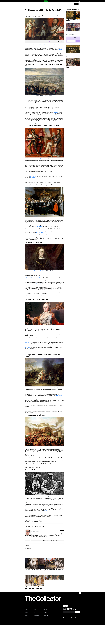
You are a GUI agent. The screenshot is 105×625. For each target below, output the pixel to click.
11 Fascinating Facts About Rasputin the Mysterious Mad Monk (33, 570)
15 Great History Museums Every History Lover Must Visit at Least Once (33, 587)
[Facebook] (48, 540)
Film (34, 612)
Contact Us (45, 616)
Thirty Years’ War (39, 226)
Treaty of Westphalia (39, 231)
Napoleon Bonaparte (58, 395)
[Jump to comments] (52, 41)
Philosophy (26, 612)
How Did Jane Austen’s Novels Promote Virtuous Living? (49, 581)
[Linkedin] (47, 540)
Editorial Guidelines (46, 613)
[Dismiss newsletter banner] (79, 1)
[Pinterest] (75, 617)
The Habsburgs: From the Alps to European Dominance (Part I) (49, 44)
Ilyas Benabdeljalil (36, 530)
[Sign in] (79, 3)
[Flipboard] (67, 617)
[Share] (58, 41)
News (34, 613)
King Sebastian (32, 177)
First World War (31, 502)
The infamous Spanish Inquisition (52, 103)
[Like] (27, 540)
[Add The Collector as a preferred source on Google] (65, 606)
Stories (28, 7)
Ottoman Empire (59, 97)
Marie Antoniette (27, 347)
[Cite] (61, 41)
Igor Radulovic (68, 68)
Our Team (45, 612)
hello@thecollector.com (67, 615)
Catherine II (40, 393)
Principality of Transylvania (36, 121)
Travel (25, 613)
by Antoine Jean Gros (41, 387)
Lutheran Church (51, 97)
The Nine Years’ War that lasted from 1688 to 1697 (33, 277)
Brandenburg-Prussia (39, 232)
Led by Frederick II (27, 342)
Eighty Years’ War (33, 176)
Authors (45, 610)
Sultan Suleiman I (55, 112)
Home (25, 7)
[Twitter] (50, 540)
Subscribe (77, 611)
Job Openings (46, 615)
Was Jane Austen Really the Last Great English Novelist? (58, 581)
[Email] (56, 540)
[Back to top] (80, 593)
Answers (35, 609)
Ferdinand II (46, 225)
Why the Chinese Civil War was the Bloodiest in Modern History (53, 570)
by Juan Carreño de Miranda (39, 270)
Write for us (76, 3)
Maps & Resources (36, 615)
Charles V (28, 97)
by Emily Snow (26, 589)
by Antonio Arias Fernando (40, 158)
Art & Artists (26, 610)
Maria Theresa (36, 332)
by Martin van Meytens (41, 325)
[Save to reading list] (55, 41)
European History (73, 21)
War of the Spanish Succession (36, 283)
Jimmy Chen (68, 34)
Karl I (27, 505)
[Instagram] (73, 617)
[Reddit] (51, 540)
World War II (46, 510)
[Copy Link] (53, 540)
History (26, 609)
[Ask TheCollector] (49, 41)
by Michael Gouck (47, 583)
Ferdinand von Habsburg (43, 115)
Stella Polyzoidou (69, 56)
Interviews (26, 615)
